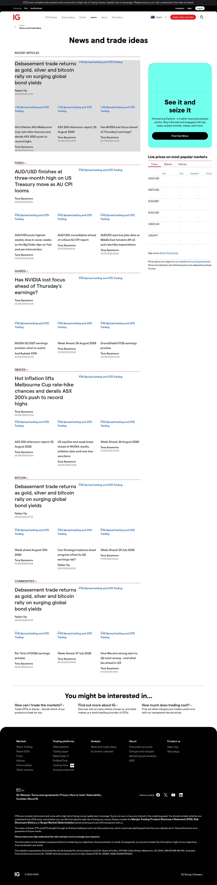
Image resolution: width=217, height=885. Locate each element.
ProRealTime (60, 760)
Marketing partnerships (142, 755)
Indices (20, 369)
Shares (20, 271)
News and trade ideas (103, 746)
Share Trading (24, 746)
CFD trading (51, 17)
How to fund (77, 794)
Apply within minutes (183, 17)
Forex (19, 162)
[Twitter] (166, 795)
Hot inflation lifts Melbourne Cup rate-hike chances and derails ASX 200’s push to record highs (44, 390)
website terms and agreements (194, 261)
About (104, 17)
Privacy (64, 794)
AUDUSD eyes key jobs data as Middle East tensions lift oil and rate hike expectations (120, 239)
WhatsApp (173, 751)
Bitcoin (20, 477)
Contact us (173, 741)
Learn (94, 17)
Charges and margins (141, 751)
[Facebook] (158, 795)
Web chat (173, 746)
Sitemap (25, 794)
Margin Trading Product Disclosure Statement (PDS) (162, 819)
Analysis (95, 741)
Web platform (61, 746)
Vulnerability (93, 794)
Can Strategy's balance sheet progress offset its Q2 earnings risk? (77, 554)
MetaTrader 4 (61, 755)
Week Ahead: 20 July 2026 (118, 549)
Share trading (68, 17)
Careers (197, 874)
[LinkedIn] (181, 795)
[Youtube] (173, 795)
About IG (32, 798)
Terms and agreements (44, 794)
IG (17, 794)
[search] (202, 17)
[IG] (16, 17)
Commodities (24, 581)
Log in (200, 8)
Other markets (24, 769)
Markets (21, 741)
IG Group (186, 874)
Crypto (82, 17)
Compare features (63, 769)
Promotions (117, 17)
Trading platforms (63, 741)
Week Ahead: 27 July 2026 (74, 653)
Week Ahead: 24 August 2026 (77, 343)
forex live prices (169, 252)
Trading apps (60, 751)
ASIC (132, 760)
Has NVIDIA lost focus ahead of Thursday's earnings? (40, 285)
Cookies (21, 798)
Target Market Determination (57, 822)
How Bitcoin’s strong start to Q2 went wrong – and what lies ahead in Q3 (119, 657)
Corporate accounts (140, 746)
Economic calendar (102, 751)
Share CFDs (23, 751)
